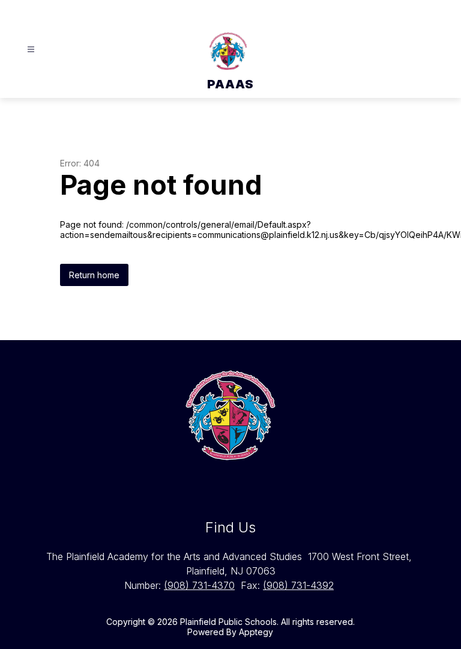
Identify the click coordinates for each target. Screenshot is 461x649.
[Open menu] (31, 49)
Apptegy (256, 632)
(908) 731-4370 (199, 585)
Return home (94, 275)
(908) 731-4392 (298, 585)
